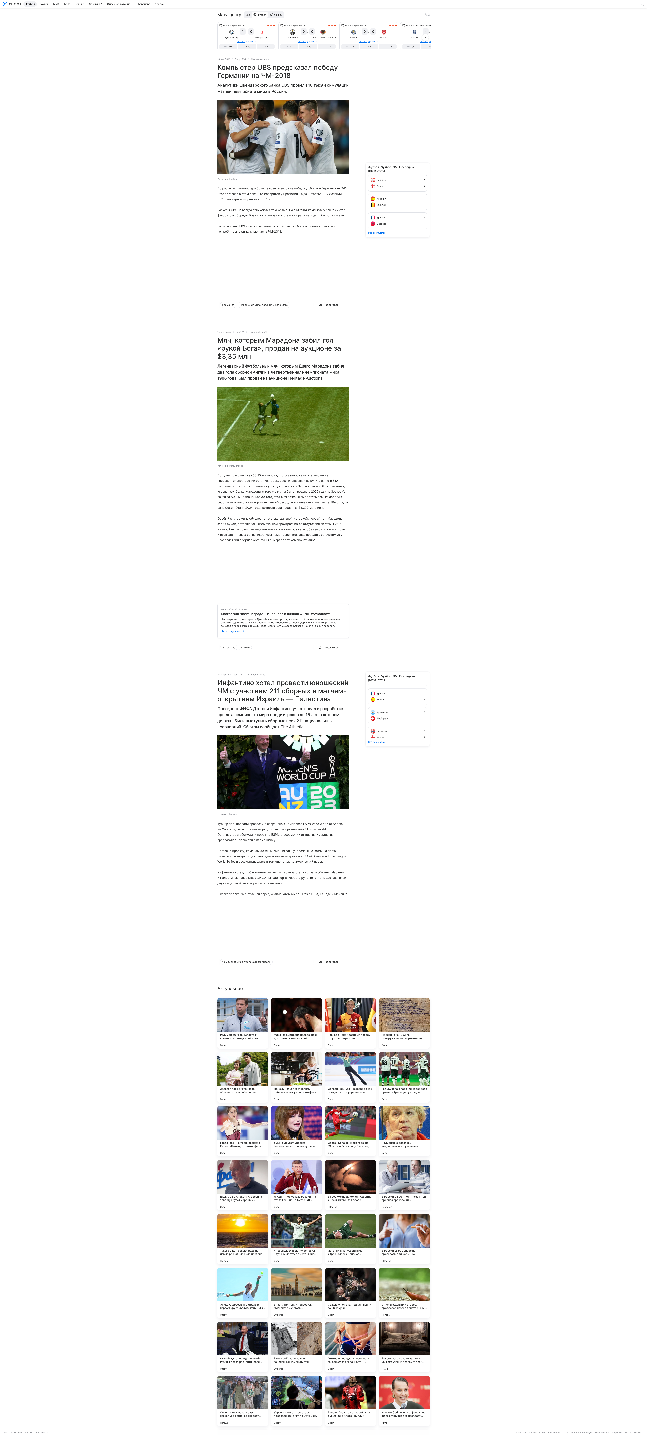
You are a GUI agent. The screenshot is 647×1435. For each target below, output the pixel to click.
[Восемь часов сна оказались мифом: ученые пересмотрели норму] (404, 1347)
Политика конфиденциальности (544, 1432)
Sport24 (240, 332)
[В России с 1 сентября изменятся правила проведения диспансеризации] (404, 1185)
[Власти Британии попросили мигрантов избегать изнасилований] (296, 1293)
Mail (5, 1432)
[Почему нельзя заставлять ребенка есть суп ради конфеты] (296, 1077)
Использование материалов (609, 1432)
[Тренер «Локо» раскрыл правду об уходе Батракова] (350, 1023)
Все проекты (42, 1432)
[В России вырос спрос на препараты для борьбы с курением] (404, 1239)
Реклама (28, 1432)
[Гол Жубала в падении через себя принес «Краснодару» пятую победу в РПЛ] (404, 1077)
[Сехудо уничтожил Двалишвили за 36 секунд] (350, 1293)
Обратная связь (633, 1432)
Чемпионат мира (260, 59)
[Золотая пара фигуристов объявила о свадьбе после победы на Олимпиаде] (242, 1077)
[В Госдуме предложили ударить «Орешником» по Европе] (350, 1185)
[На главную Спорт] (14, 4)
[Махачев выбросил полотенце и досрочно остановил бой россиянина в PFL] (296, 1023)
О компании (16, 1432)
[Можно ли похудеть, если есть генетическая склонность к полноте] (350, 1347)
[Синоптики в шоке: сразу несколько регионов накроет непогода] (242, 1401)
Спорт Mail (240, 59)
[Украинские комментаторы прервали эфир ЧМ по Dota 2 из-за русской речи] (296, 1401)
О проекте (521, 1432)
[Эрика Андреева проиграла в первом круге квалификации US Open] (242, 1293)
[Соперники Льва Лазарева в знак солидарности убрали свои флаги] (350, 1077)
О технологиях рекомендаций (577, 1432)
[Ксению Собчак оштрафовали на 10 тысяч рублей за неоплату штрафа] (404, 1401)
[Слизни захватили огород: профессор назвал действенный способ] (404, 1293)
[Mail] (5, 4)
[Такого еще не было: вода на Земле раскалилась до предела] (242, 1239)
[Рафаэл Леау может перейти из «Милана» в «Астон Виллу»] (350, 1401)
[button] (283, 137)
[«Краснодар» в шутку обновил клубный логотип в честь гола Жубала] (296, 1239)
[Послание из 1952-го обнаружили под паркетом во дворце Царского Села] (404, 1023)
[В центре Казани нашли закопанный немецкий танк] (296, 1347)
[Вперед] (425, 37)
